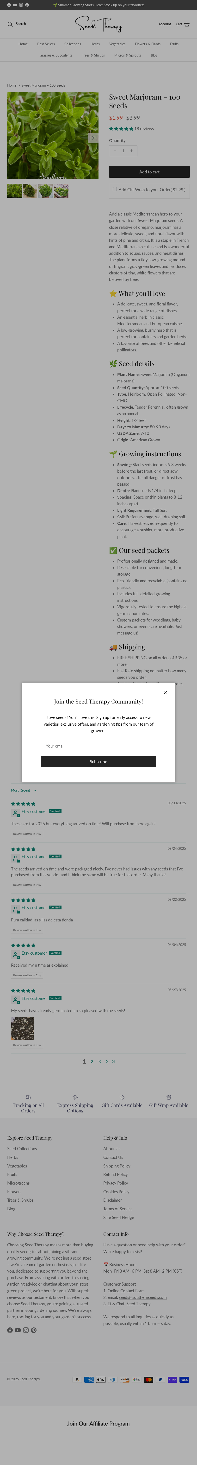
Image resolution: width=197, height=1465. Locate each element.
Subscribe (98, 761)
